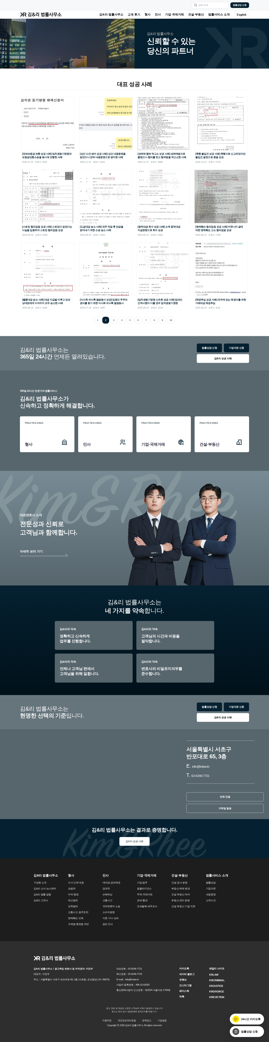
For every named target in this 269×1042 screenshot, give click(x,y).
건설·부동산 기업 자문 (183, 906)
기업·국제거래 (174, 14)
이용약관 (106, 1020)
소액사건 (211, 900)
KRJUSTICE (216, 986)
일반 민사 (108, 924)
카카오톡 (184, 968)
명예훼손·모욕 (75, 918)
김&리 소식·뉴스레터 (45, 888)
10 (171, 320)
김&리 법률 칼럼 (42, 894)
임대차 (106, 888)
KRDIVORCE (216, 991)
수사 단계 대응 (76, 882)
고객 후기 (134, 14)
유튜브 (183, 979)
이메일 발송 (225, 808)
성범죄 (71, 888)
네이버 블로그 (187, 974)
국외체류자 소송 (111, 906)
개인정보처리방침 (127, 1020)
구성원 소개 (40, 882)
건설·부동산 (196, 14)
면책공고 (146, 1020)
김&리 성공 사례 (223, 358)
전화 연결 (225, 796)
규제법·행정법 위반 (78, 924)
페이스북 (184, 991)
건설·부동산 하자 (180, 894)
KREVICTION (216, 997)
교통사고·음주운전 (78, 912)
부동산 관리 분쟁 (180, 900)
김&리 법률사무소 (111, 14)
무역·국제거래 (144, 894)
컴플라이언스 (144, 888)
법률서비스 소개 (219, 14)
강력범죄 (73, 906)
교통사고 (107, 900)
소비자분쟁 (109, 912)
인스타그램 (185, 985)
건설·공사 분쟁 (179, 882)
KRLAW (213, 974)
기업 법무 (142, 882)
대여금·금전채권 (111, 882)
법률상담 (211, 882)
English (241, 14)
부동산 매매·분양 (180, 888)
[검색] (196, 5)
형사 (148, 14)
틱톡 (181, 996)
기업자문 (211, 888)
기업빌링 (162, 1020)
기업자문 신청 (236, 348)
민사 (158, 14)
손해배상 (107, 894)
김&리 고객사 (41, 900)
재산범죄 (73, 900)
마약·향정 (73, 894)
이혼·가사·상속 (111, 918)
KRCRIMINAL (217, 980)
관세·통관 (142, 900)
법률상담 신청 (240, 5)
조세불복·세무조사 (147, 906)
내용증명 (211, 894)
